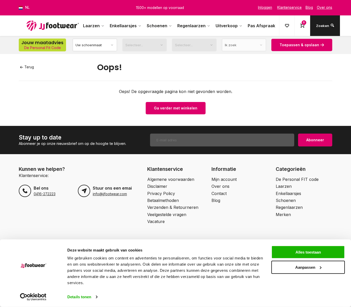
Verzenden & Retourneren (172, 207)
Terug (29, 67)
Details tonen (79, 297)
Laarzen (91, 25)
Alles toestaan (308, 252)
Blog (215, 200)
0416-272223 (45, 194)
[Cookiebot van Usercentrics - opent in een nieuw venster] (33, 297)
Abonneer (315, 140)
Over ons (220, 186)
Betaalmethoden (163, 200)
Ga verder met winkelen (175, 108)
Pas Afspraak (261, 25)
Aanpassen (305, 267)
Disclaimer (157, 186)
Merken (283, 214)
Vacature (156, 221)
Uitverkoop (227, 25)
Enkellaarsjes (123, 25)
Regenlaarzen (191, 25)
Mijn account (224, 179)
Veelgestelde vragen (166, 214)
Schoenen (157, 25)
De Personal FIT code (297, 179)
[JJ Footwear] (52, 26)
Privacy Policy (161, 193)
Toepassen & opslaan (299, 45)
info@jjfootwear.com (110, 194)
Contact (219, 193)
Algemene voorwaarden (170, 179)
